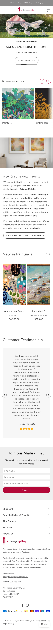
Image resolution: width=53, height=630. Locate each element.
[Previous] (4, 33)
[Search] (42, 10)
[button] (42, 81)
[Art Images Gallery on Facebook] (23, 605)
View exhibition (27, 60)
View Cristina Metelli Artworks (25, 235)
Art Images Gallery (17, 620)
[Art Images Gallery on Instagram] (27, 605)
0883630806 (8, 573)
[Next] (48, 33)
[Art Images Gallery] (26, 10)
